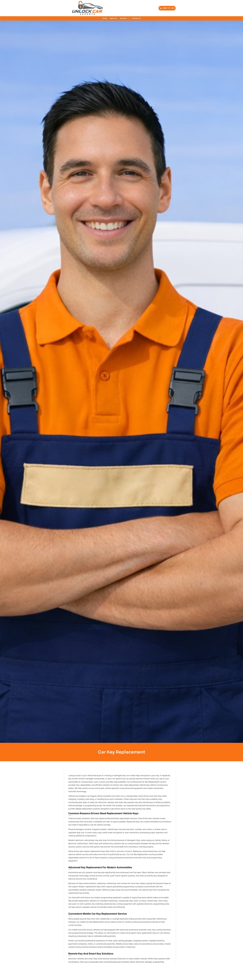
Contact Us (136, 18)
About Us (113, 18)
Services (123, 18)
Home (105, 18)
